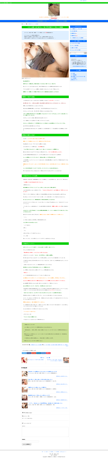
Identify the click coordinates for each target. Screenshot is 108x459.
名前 (45, 439)
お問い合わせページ (63, 451)
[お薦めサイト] (51, 19)
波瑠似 (56, 344)
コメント (23, 426)
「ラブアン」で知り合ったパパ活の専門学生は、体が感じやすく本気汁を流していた (45, 403)
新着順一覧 (74, 33)
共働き (49, 344)
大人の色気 (53, 344)
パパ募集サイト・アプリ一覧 (76, 28)
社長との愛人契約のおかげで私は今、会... (79, 66)
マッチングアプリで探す (75, 43)
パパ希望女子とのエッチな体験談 (36, 344)
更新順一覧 (74, 35)
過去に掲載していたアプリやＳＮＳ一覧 (78, 76)
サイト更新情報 (56, 451)
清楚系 (59, 344)
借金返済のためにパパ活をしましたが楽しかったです (39, 395)
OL (44, 344)
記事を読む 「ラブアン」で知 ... (62, 407)
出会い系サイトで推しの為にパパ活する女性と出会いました (40, 379)
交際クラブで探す (74, 47)
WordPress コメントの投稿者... (76, 60)
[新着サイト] (57, 19)
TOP (42, 451)
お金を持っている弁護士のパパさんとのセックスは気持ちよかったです (42, 371)
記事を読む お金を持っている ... (62, 376)
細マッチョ (63, 344)
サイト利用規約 (73, 78)
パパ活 (46, 344)
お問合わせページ (74, 79)
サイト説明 (73, 73)
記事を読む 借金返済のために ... (62, 399)
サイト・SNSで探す (75, 45)
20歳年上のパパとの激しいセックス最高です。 (37, 387)
